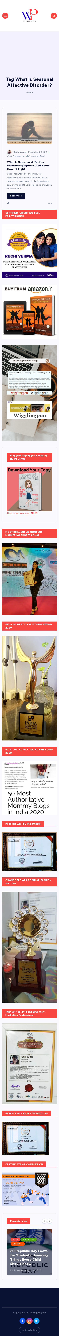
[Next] (49, 1220)
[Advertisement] (29, 52)
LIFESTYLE (18, 1244)
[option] (29, 1252)
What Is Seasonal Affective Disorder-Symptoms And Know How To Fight (28, 165)
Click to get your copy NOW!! (22, 513)
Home (29, 92)
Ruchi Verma (19, 152)
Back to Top (31, 1330)
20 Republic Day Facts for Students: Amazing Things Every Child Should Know (29, 1257)
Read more (16, 195)
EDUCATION (28, 1240)
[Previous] (44, 1220)
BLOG (15, 1240)
